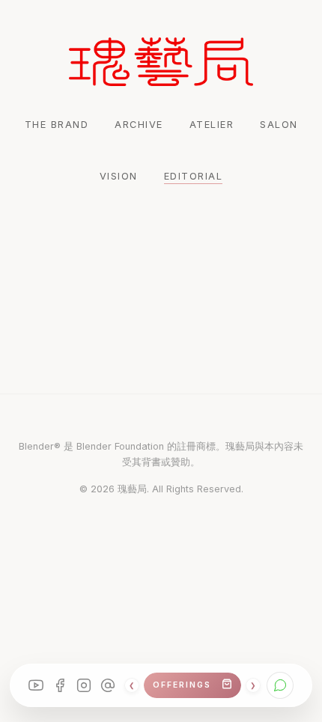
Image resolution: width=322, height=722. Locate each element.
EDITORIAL (193, 176)
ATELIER (211, 124)
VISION (119, 176)
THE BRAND (57, 124)
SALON (279, 124)
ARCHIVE (139, 124)
